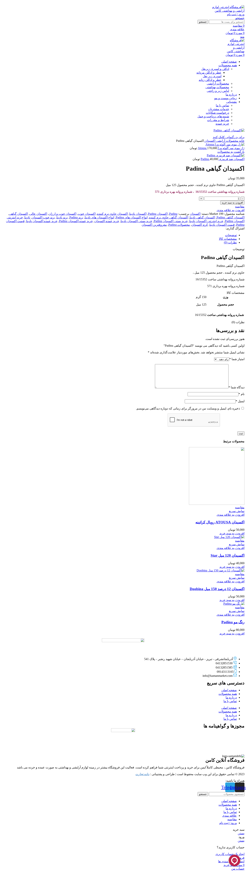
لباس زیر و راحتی (218, 90)
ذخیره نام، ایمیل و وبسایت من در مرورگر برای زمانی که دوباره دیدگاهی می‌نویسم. (188, 408)
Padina (173, 213)
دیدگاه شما (236, 387)
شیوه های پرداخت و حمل (213, 116)
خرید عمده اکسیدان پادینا (41, 221)
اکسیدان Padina (158, 213)
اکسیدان (209, 140)
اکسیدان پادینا (137, 213)
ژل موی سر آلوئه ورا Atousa (221, 148)
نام (241, 394)
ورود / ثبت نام (228, 823)
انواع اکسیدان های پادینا (99, 217)
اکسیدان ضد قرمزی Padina (222, 159)
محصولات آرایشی (218, 83)
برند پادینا (62, 217)
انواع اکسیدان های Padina (132, 217)
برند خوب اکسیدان (43, 217)
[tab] (119, 235)
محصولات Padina (179, 224)
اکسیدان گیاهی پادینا (202, 217)
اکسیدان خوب (87, 213)
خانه (241, 140)
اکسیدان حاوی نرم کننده (112, 213)
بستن (241, 833)
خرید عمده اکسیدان (106, 221)
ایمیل (240, 401)
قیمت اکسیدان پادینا (222, 224)
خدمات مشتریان (218, 109)
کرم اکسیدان (199, 224)
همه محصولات (228, 693)
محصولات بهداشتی (217, 87)
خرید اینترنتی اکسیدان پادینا (206, 221)
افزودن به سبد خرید (232, 202)
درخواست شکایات (217, 112)
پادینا (27, 217)
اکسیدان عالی (38, 213)
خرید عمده (222, 123)
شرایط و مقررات (218, 120)
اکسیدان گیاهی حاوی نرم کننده (168, 217)
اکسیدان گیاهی (18, 213)
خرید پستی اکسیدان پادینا (136, 221)
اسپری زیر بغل (212, 76)
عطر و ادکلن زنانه (210, 79)
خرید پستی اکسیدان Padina (171, 221)
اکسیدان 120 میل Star (227, 555)
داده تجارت (142, 774)
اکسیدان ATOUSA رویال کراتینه (219, 522)
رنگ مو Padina (232, 622)
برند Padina (76, 217)
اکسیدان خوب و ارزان (62, 213)
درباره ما (231, 697)
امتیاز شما (236, 359)
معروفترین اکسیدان (154, 224)
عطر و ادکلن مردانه (208, 72)
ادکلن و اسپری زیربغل (215, 69)
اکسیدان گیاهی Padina (230, 217)
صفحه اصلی (229, 690)
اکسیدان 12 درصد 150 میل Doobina (217, 589)
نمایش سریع (236, 511)
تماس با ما (222, 105)
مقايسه (232, 819)
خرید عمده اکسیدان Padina (76, 221)
